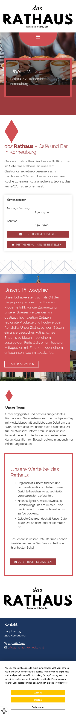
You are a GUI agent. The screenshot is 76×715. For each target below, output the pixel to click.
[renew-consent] (4, 711)
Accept (38, 693)
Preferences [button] (61, 683)
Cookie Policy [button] (50, 679)
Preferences (38, 707)
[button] (38, 234)
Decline (38, 700)
